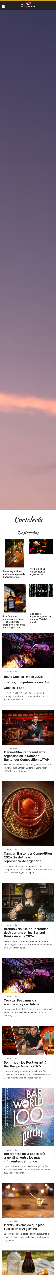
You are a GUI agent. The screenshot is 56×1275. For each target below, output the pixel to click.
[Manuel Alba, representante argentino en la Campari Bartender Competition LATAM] (28, 711)
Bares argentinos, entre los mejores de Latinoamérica (14, 574)
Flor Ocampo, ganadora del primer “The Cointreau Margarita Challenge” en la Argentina (14, 622)
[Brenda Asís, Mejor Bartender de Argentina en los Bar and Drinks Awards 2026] (28, 884)
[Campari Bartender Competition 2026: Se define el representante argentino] (28, 782)
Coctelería (12, 672)
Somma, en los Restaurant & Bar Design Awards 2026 (25, 1064)
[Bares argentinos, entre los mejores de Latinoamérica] (14, 540)
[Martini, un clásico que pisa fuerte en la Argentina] (28, 1184)
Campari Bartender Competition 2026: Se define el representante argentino (28, 857)
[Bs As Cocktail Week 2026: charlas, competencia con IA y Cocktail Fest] (28, 634)
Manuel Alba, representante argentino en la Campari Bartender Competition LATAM (27, 756)
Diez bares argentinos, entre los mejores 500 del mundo (40, 618)
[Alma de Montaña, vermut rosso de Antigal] (28, 1251)
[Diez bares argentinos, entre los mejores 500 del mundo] (41, 585)
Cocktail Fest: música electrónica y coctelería (21, 1002)
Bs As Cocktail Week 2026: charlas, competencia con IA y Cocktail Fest (26, 682)
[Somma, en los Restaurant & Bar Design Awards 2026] (28, 1027)
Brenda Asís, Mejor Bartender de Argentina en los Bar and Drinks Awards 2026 (26, 932)
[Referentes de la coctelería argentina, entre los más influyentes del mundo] (28, 1089)
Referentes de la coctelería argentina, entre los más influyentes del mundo (24, 1157)
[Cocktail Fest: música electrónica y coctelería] (28, 959)
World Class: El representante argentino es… (37, 571)
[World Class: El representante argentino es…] (41, 540)
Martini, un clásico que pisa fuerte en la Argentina (24, 1227)
